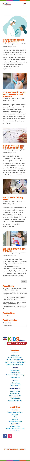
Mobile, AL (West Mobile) (15, 360)
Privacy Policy (15, 426)
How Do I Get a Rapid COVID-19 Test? (13, 40)
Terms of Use (15, 431)
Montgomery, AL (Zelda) (15, 364)
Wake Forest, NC (15, 396)
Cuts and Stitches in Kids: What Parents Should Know (14, 298)
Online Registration (15, 421)
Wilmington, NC (15, 398)
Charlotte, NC (15, 391)
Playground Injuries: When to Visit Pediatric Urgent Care (14, 289)
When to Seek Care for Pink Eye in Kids (14, 307)
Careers (15, 419)
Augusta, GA (15, 370)
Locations (15, 414)
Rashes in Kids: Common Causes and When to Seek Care (14, 303)
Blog (15, 417)
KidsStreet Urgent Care (11, 44)
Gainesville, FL (15, 383)
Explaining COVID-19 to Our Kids (15, 250)
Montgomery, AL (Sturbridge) (15, 362)
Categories (7, 323)
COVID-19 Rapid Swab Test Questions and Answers (14, 94)
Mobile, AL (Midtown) (15, 357)
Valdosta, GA (15, 377)
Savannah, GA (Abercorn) (15, 375)
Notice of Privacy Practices (15, 428)
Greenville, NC (15, 393)
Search (24, 281)
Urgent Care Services (15, 412)
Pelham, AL (15, 355)
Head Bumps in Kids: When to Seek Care (15, 294)
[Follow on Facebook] (5, 436)
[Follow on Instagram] (10, 436)
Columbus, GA (15, 372)
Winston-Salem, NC (15, 400)
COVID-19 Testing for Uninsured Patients (13, 146)
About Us (15, 410)
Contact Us (15, 424)
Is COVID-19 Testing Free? (13, 198)
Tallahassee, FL (15, 385)
